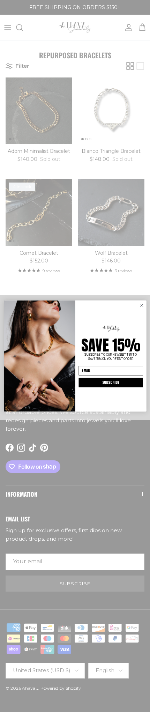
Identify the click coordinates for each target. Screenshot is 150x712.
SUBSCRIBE (110, 382)
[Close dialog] (141, 305)
